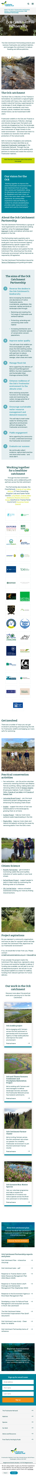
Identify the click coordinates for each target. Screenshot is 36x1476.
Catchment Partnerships (17, 11)
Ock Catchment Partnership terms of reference (14, 1330)
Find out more (11, 1043)
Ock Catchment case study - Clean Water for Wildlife (14, 1322)
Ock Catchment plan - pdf (10, 1268)
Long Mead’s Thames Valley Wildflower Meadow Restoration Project (18, 498)
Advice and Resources (9, 1434)
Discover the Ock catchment (18, 1241)
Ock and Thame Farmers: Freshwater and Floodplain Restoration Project (17, 1080)
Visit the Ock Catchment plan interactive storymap (18, 160)
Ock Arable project (14, 1026)
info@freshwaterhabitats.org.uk (13, 955)
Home (5, 9)
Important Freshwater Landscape (13, 145)
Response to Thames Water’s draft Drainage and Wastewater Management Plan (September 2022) (14, 1286)
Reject (5, 1473)
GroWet (5, 807)
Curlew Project (8, 815)
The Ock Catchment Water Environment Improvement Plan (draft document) (15, 1314)
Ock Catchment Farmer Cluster (16, 1133)
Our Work (11, 9)
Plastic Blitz (7, 821)
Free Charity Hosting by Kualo (11, 1439)
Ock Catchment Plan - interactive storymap (13, 1261)
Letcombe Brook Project (12, 798)
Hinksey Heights (27, 788)
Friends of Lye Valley (23, 489)
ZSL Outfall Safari (9, 888)
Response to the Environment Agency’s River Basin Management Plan (15, 1295)
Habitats (5, 1416)
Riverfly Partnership (10, 870)
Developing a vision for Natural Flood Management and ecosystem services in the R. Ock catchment (15, 1304)
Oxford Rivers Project (11, 880)
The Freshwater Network (10, 1411)
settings (30, 1469)
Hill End (10, 491)
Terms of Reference (8, 262)
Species (4, 1422)
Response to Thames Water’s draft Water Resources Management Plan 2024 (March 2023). (14, 1276)
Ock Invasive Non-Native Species (17, 1186)
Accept (14, 1473)
